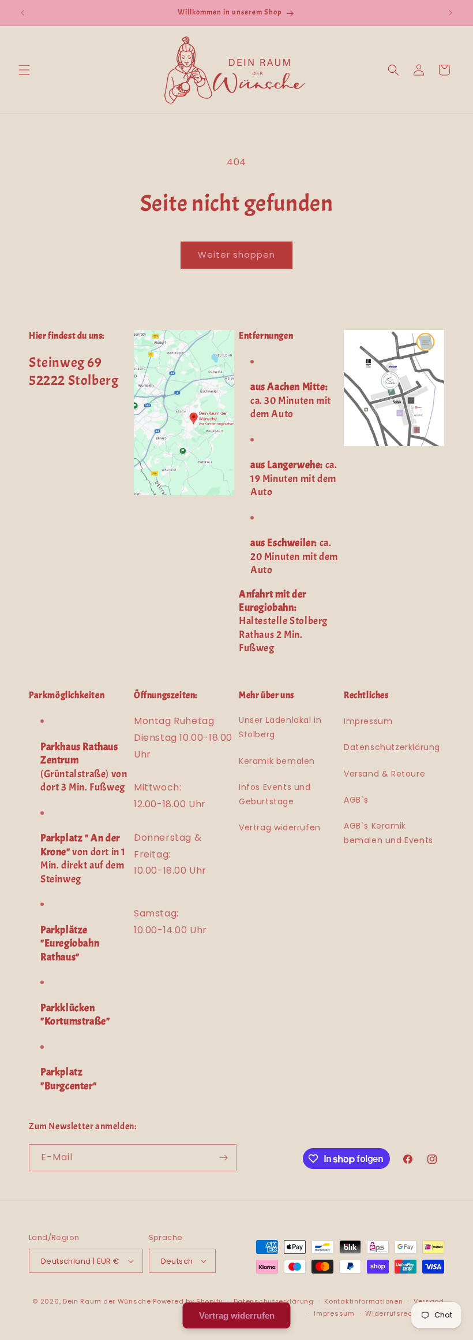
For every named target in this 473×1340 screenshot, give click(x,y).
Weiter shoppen (236, 254)
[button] (24, 70)
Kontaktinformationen (363, 1301)
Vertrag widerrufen (280, 827)
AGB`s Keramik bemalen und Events (388, 833)
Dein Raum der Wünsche (107, 1301)
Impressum (368, 721)
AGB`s (356, 800)
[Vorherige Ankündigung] (22, 12)
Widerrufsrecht (392, 1313)
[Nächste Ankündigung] (450, 12)
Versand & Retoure (384, 773)
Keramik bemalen (277, 761)
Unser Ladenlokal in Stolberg (280, 727)
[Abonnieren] (223, 1157)
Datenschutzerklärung (392, 747)
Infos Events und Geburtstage (275, 794)
